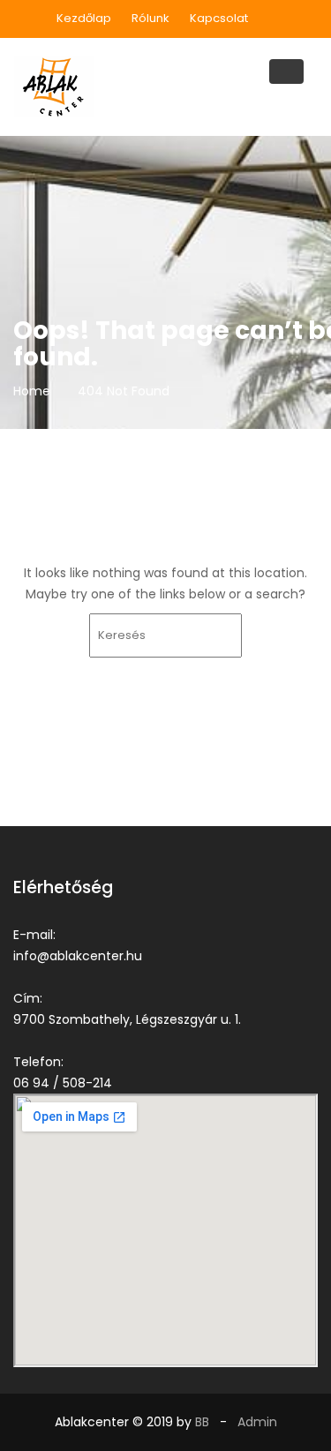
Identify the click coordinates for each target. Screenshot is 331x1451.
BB (202, 1422)
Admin (257, 1422)
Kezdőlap (83, 18)
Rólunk (150, 18)
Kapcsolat (219, 18)
